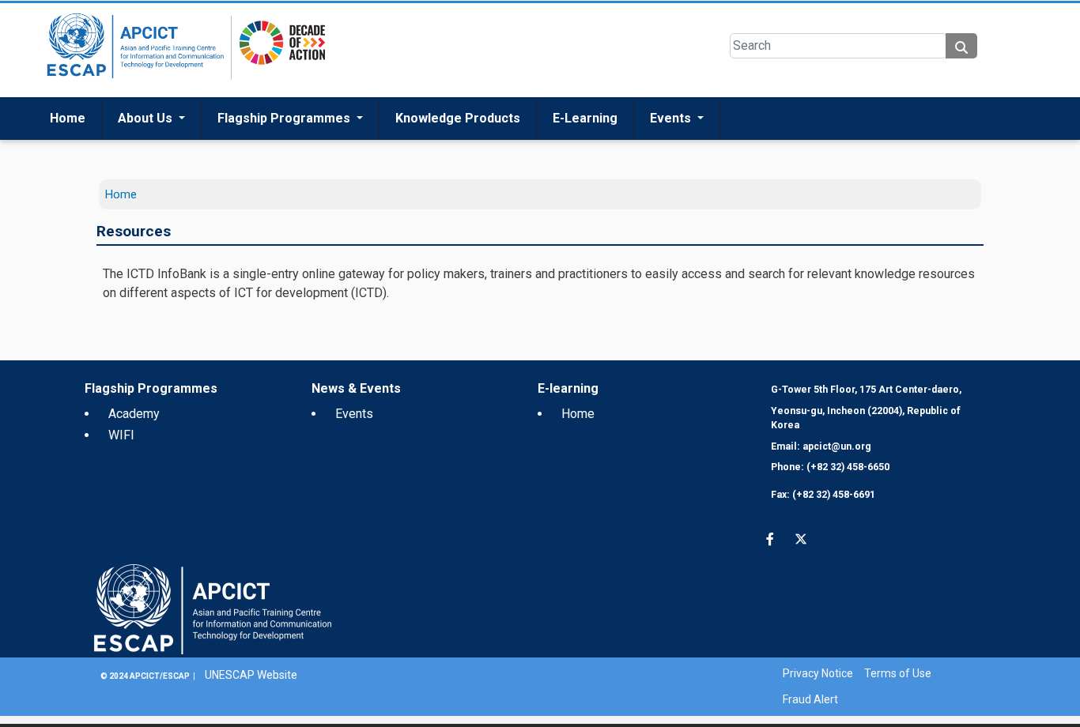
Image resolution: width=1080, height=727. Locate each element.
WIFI (121, 470)
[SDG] (278, 84)
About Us (147, 153)
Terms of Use (897, 709)
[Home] (133, 86)
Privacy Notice (818, 709)
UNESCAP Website (251, 710)
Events (672, 153)
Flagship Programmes (285, 153)
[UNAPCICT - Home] (212, 644)
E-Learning (585, 153)
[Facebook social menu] (39, 18)
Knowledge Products (457, 153)
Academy (134, 449)
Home (67, 153)
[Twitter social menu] (71, 18)
